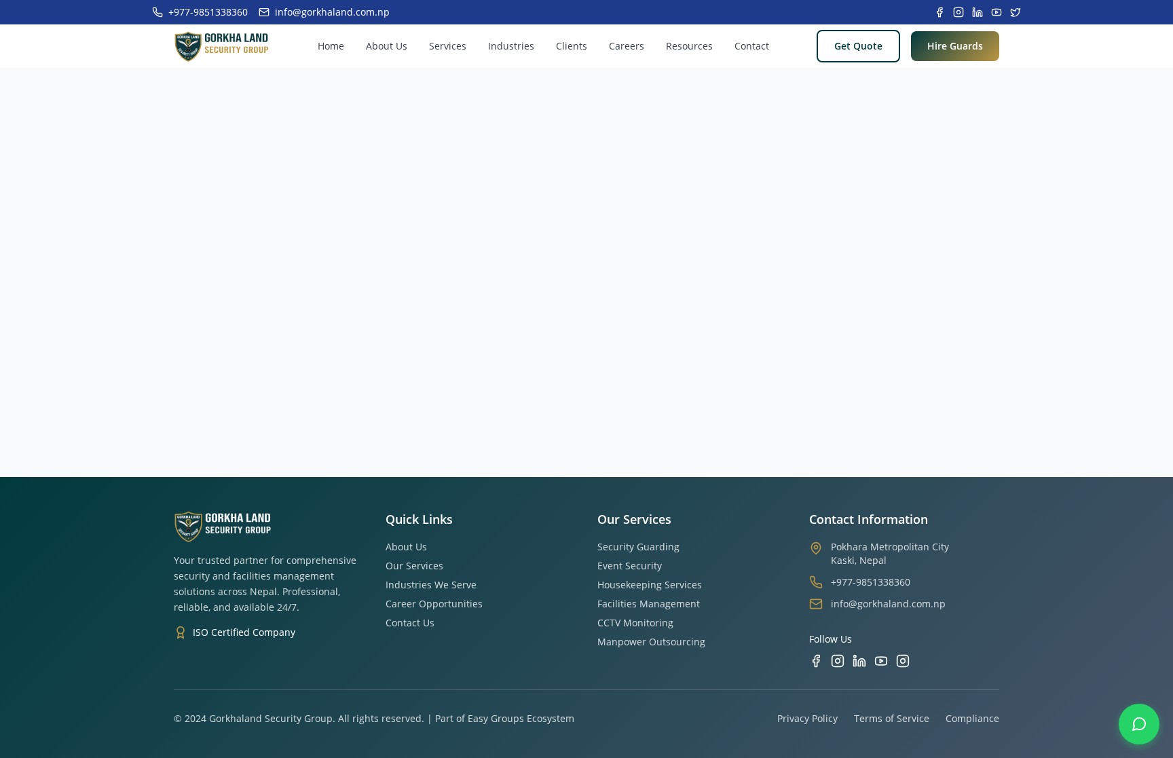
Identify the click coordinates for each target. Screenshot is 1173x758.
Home (331, 45)
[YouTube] (881, 661)
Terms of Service (891, 718)
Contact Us (410, 622)
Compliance (972, 718)
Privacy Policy (807, 718)
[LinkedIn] (859, 661)
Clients (571, 45)
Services (447, 45)
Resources (689, 45)
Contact (751, 45)
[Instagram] (837, 661)
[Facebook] (816, 661)
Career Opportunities (434, 603)
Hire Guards (955, 45)
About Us (386, 45)
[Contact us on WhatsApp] (1139, 724)
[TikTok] (903, 661)
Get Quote (858, 45)
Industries (511, 45)
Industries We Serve (431, 584)
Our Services (414, 565)
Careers (626, 45)
